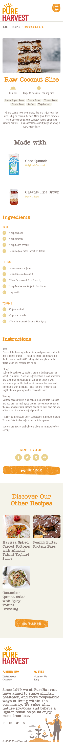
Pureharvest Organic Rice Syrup (30, 286)
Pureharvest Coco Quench (27, 280)
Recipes (16, 27)
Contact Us (40, 676)
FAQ (36, 680)
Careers (7, 680)
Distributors (9, 676)
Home (5, 27)
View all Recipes (31, 623)
